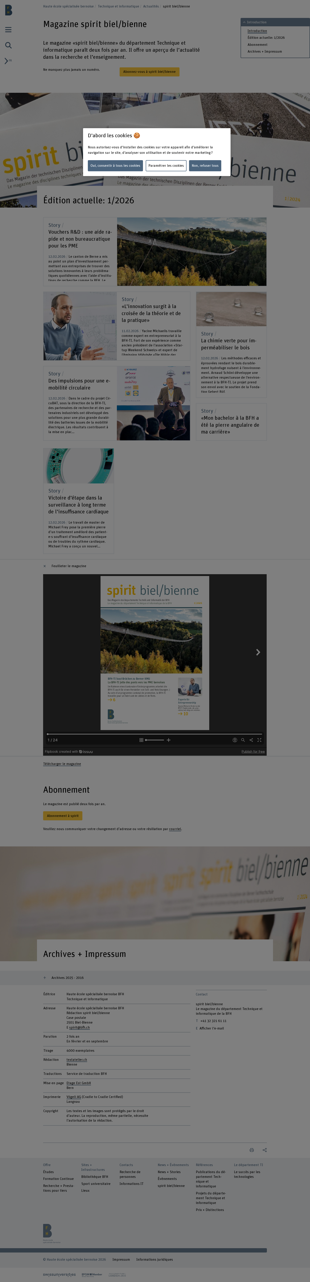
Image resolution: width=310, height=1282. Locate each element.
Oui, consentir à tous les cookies (115, 165)
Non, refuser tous (205, 165)
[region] (157, 152)
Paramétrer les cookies (166, 165)
